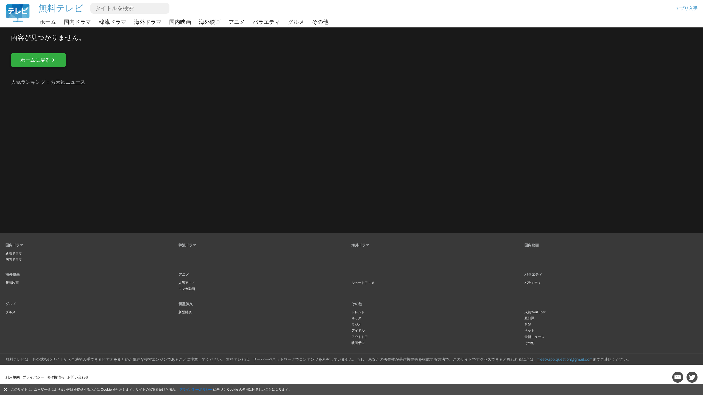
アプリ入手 (687, 8)
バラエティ (266, 22)
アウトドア (360, 337)
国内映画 (180, 22)
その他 (320, 22)
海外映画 (210, 22)
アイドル (358, 330)
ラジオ (356, 324)
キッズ (356, 318)
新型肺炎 (185, 303)
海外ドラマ (147, 22)
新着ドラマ (13, 253)
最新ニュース (534, 337)
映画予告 (358, 343)
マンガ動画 (186, 289)
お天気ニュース (68, 82)
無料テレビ (60, 8)
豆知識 (529, 318)
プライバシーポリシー (195, 389)
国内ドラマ (77, 22)
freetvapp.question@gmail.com (565, 359)
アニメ (236, 22)
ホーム (48, 22)
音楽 (528, 324)
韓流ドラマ (112, 22)
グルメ (296, 22)
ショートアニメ (363, 283)
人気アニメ (186, 283)
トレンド (358, 312)
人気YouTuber (535, 312)
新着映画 (12, 283)
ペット (529, 330)
